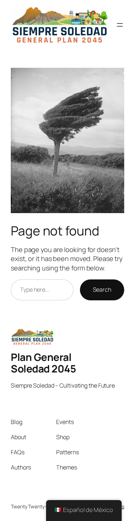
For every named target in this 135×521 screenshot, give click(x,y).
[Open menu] (120, 25)
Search (102, 289)
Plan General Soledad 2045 (43, 362)
